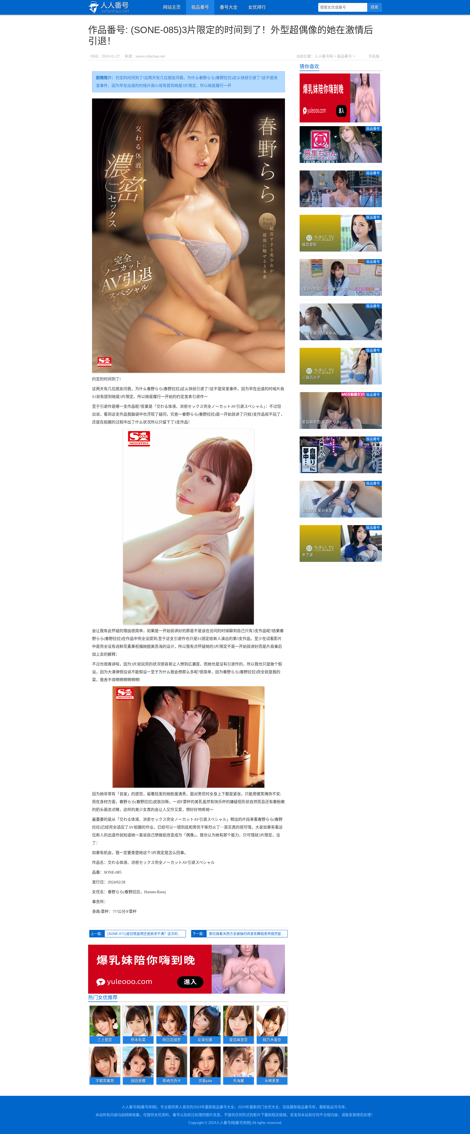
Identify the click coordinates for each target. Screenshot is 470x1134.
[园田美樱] (138, 1061)
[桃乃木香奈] (272, 1021)
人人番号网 (324, 56)
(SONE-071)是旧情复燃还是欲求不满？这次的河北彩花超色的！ (146, 934)
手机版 (373, 56)
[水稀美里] (272, 1061)
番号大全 (228, 7)
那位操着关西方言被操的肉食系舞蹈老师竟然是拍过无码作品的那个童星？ (248, 934)
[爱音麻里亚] (238, 1021)
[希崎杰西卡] (171, 1061)
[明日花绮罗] (171, 1021)
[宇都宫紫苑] (105, 1061)
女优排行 (257, 7)
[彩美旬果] (205, 1021)
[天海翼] (238, 1061)
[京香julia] (205, 1061)
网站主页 (172, 7)
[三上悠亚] (105, 1021)
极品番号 (200, 7)
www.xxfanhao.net (150, 56)
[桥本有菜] (138, 1021)
